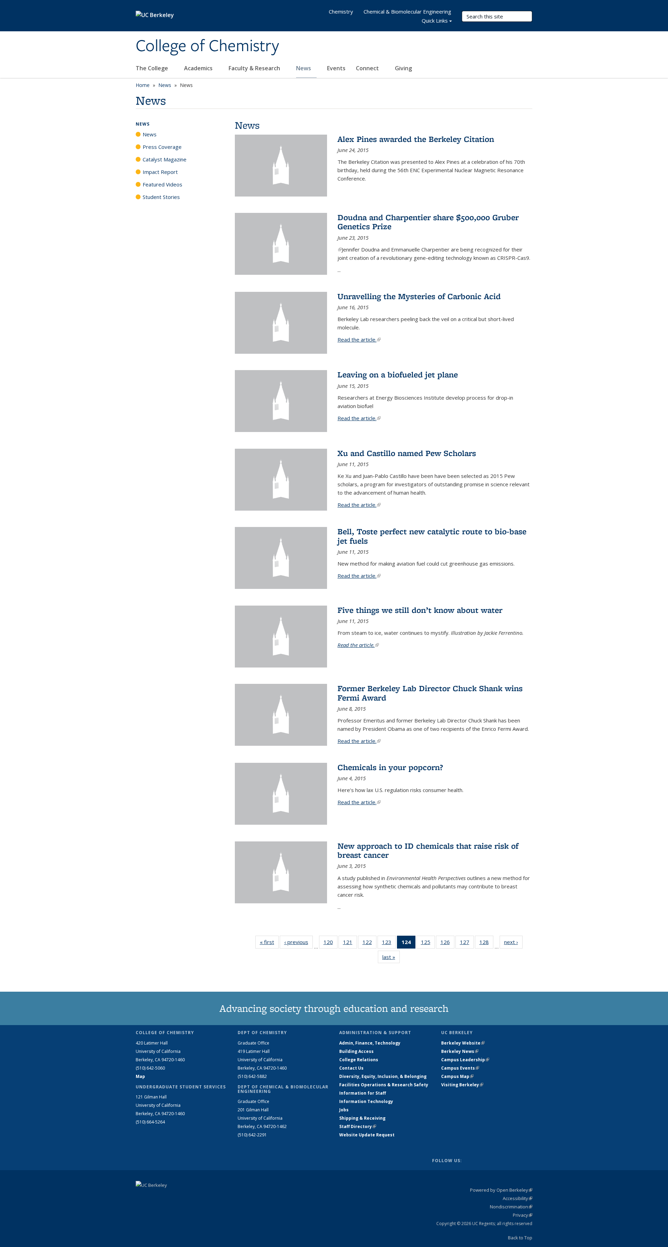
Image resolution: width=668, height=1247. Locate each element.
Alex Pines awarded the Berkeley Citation (415, 139)
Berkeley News (459, 1051)
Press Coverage (162, 146)
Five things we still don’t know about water (419, 610)
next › (513, 941)
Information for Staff (362, 1093)
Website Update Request (367, 1135)
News (304, 68)
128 (486, 943)
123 (389, 943)
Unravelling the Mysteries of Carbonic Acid (419, 296)
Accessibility (517, 1198)
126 (447, 943)
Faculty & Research (255, 68)
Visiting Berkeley (462, 1085)
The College (152, 68)
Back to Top (520, 1237)
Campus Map (457, 1076)
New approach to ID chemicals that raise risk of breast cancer (427, 850)
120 (330, 943)
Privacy (522, 1215)
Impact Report (160, 171)
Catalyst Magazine (164, 159)
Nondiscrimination (511, 1207)
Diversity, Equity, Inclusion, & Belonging (383, 1076)
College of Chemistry (207, 46)
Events (336, 68)
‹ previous (298, 941)
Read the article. (359, 339)
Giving (403, 68)
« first (269, 941)
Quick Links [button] (435, 20)
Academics (199, 68)
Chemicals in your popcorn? (390, 767)
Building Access (356, 1051)
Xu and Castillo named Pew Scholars (406, 453)
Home (143, 85)
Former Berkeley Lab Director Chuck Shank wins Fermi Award (430, 693)
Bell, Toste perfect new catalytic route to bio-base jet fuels (431, 536)
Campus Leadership (465, 1060)
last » (391, 956)
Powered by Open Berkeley (501, 1190)
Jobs (344, 1110)
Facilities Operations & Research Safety (383, 1085)
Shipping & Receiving (362, 1118)
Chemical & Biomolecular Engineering (407, 11)
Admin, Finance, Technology (369, 1043)
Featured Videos (162, 184)
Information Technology (366, 1101)
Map (140, 1076)
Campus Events (460, 1068)
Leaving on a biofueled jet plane (397, 374)
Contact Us (351, 1068)
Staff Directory (357, 1126)
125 (428, 943)
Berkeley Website (463, 1043)
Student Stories (161, 196)
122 (369, 943)
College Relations (358, 1060)
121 (350, 943)
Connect (368, 68)
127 (467, 943)
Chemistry (341, 11)
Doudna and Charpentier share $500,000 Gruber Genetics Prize (428, 222)
